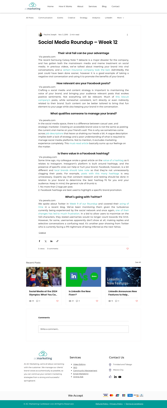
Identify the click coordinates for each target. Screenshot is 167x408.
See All (138, 262)
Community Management (85, 370)
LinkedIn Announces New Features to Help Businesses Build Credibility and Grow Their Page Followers (122, 293)
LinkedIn (108, 18)
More (119, 18)
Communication (45, 18)
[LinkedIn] (115, 377)
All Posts (29, 18)
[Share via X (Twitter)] (45, 241)
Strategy (83, 18)
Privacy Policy (116, 404)
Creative (71, 18)
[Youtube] (119, 377)
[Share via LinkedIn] (51, 241)
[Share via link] (57, 241)
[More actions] (127, 34)
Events (60, 18)
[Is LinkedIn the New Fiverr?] (83, 277)
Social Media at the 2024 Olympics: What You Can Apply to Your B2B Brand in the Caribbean (43, 293)
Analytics (96, 18)
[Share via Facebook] (39, 241)
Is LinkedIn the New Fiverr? (80, 293)
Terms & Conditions (134, 404)
